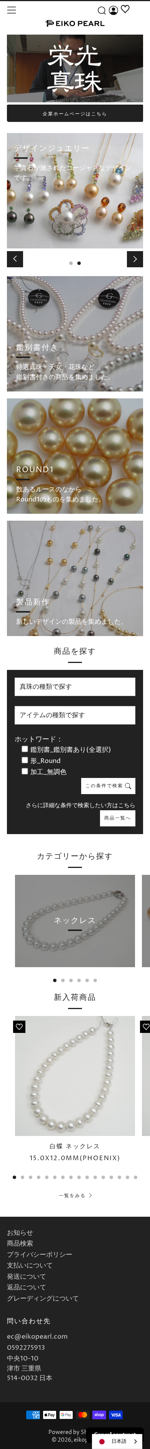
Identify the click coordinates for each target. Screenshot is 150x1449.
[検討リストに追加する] (19, 1027)
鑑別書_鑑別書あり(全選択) (70, 749)
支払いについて (30, 1265)
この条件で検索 (105, 786)
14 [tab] (119, 1177)
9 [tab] (79, 1177)
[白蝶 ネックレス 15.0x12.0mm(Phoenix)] (75, 1076)
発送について (26, 1276)
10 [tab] (87, 1177)
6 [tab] (95, 980)
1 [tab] (71, 263)
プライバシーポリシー (39, 1254)
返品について (26, 1287)
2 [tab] (79, 263)
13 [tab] (111, 1177)
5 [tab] (87, 980)
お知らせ (20, 1232)
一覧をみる (72, 1196)
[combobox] (117, 1441)
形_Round (45, 761)
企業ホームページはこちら (75, 114)
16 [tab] (135, 1177)
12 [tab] (103, 1177)
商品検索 (20, 1243)
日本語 (119, 1441)
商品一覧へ (117, 818)
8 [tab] (71, 1177)
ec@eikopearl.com (37, 1336)
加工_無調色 (48, 772)
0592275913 (26, 1347)
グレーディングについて (43, 1298)
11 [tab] (95, 1177)
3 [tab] (71, 980)
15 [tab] (127, 1177)
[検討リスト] (125, 18)
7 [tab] (63, 1177)
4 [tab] (79, 980)
